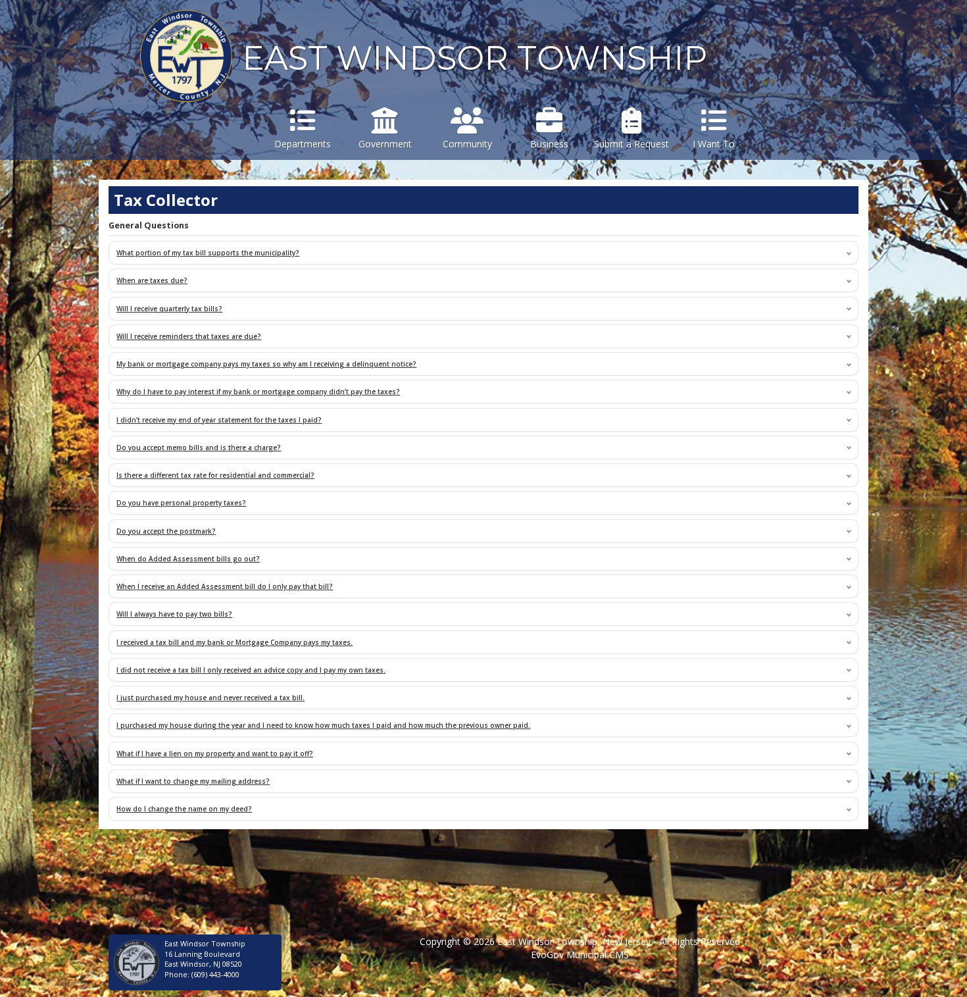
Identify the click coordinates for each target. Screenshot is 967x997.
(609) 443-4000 (215, 974)
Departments (302, 144)
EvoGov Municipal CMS (580, 954)
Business (549, 144)
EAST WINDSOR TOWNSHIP (474, 58)
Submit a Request (631, 144)
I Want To (714, 144)
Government (385, 144)
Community (467, 144)
